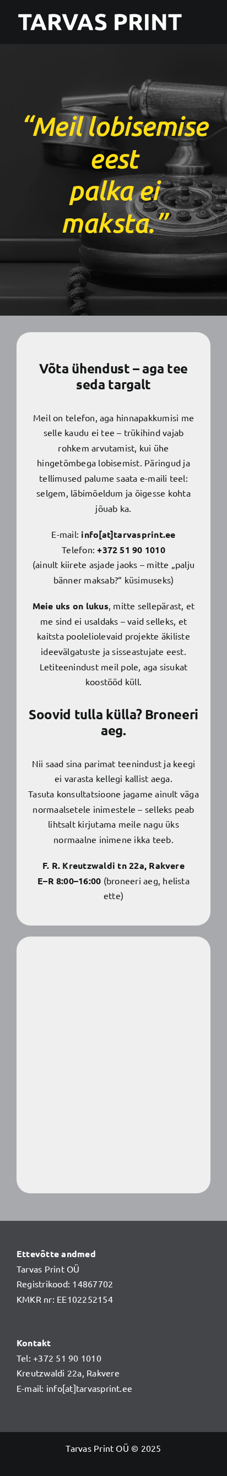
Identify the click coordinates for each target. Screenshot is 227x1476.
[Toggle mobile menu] (206, 23)
